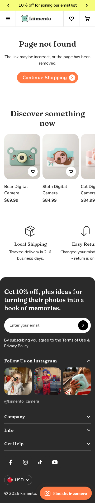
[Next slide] (86, 5)
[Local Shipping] (30, 243)
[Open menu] (8, 18)
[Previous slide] (8, 5)
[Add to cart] (33, 172)
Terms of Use (74, 340)
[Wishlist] (71, 18)
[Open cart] (87, 18)
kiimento (28, 493)
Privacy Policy (16, 346)
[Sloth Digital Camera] (60, 156)
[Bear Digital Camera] (22, 156)
